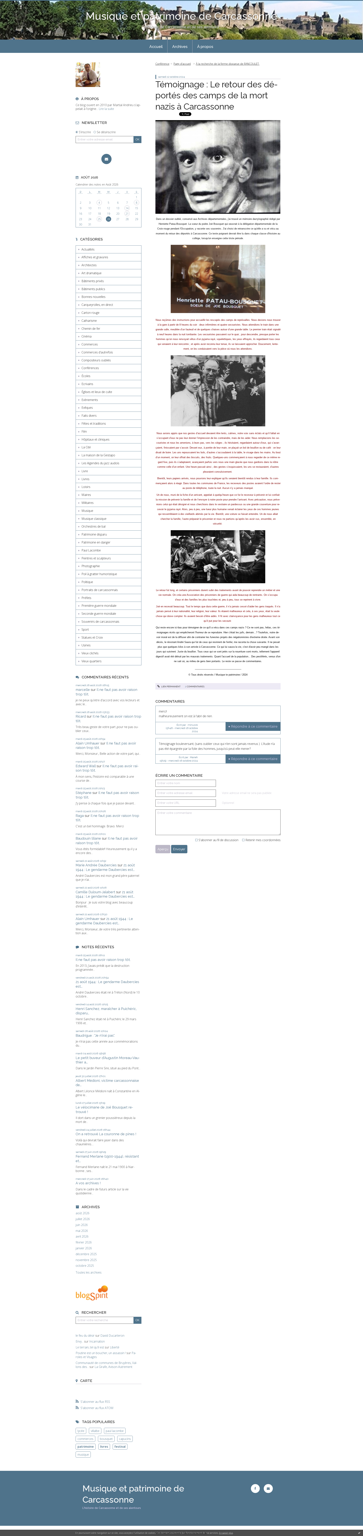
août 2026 (82, 1213)
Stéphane (84, 793)
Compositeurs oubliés (96, 360)
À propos (205, 46)
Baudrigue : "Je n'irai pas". (95, 1035)
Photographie (90, 566)
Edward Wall (86, 766)
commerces (85, 1439)
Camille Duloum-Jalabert (95, 892)
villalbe (95, 1431)
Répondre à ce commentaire (254, 726)
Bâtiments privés (92, 281)
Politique (87, 582)
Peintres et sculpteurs (96, 558)
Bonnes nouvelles (93, 297)
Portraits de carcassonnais (99, 590)
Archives (180, 46)
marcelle (83, 690)
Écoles (85, 376)
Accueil (156, 46)
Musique (87, 511)
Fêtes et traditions (93, 423)
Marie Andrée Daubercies (96, 865)
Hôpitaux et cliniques (95, 439)
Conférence (162, 64)
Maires (86, 495)
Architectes (89, 265)
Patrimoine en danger (95, 542)
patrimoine (86, 1446)
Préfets (86, 598)
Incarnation (97, 1341)
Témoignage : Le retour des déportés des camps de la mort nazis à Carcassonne (216, 95)
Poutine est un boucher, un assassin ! (101, 1353)
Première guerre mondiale (98, 606)
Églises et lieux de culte (96, 392)
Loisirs (85, 487)
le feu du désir (85, 1335)
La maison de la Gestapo (98, 455)
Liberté (114, 1347)
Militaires (87, 503)
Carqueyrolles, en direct (97, 305)
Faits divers (89, 415)
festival (120, 1446)
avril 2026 (82, 1237)
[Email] (106, 159)
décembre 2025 (86, 1254)
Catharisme (89, 321)
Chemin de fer (90, 328)
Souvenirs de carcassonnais (100, 621)
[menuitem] (156, 46)
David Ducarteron (112, 1335)
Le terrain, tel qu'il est (90, 1347)
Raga (80, 816)
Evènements (89, 400)
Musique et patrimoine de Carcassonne (181, 16)
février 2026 (84, 1242)
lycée (81, 1431)
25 (99, 219)
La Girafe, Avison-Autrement (113, 1367)
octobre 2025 (85, 1266)
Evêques (87, 408)
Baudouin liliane (88, 838)
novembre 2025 (86, 1260)
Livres (85, 479)
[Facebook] (255, 1488)
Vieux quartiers (91, 661)
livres (104, 1446)
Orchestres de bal (93, 526)
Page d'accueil (182, 64)
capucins (125, 1439)
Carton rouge (90, 313)
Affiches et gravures (94, 257)
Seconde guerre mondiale (98, 613)
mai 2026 (82, 1231)
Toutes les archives (89, 1273)
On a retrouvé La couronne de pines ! (106, 1134)
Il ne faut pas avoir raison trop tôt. (103, 960)
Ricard (81, 716)
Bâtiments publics (93, 289)
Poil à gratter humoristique (99, 574)
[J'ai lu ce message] (359, 1532)
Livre (84, 471)
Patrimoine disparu (94, 534)
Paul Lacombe (91, 550)
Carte (86, 1381)
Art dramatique (91, 273)
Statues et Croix (92, 637)
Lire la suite (106, 109)
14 (127, 208)
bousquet (106, 1439)
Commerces (89, 344)
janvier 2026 (84, 1248)
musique (83, 1454)
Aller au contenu (13, 3)
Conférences (90, 368)
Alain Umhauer (87, 743)
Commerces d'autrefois (97, 352)
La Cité (86, 447)
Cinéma (86, 336)
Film (84, 431)
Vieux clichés (90, 653)
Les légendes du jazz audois (100, 463)
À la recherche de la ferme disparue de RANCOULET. (227, 64)
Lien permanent (170, 686)
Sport (85, 629)
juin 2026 (82, 1225)
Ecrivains (87, 384)
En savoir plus (226, 1532)
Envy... (79, 1341)
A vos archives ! (88, 1183)
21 (127, 213)
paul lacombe (115, 1431)
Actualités (88, 249)
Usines (86, 645)
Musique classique (93, 519)
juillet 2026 (83, 1219)
